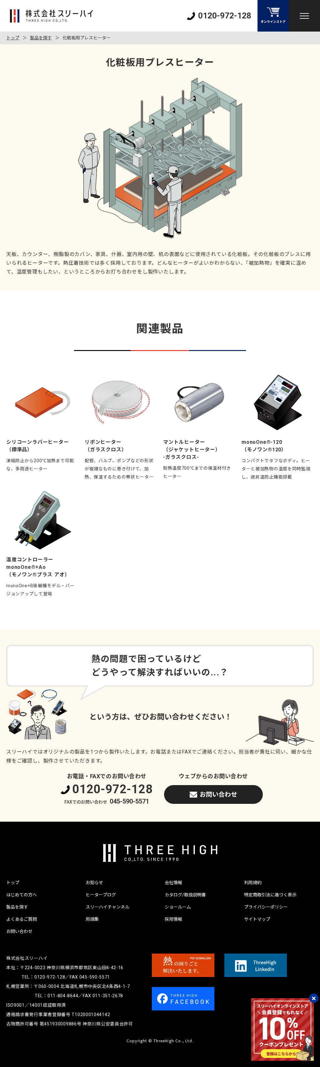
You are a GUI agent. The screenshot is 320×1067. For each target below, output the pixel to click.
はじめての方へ (21, 894)
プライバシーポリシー (266, 906)
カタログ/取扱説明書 (185, 894)
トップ (12, 37)
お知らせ (94, 882)
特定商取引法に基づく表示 (270, 894)
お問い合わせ (218, 794)
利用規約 (253, 882)
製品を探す (41, 37)
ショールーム (178, 906)
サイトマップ (257, 919)
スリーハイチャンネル (107, 906)
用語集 (92, 919)
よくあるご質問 (21, 919)
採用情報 (173, 919)
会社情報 (173, 882)
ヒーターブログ (101, 894)
